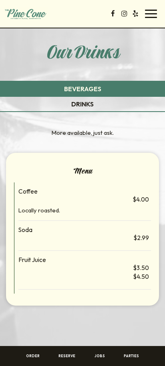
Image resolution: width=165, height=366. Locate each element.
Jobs (100, 356)
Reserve (66, 356)
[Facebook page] (113, 13)
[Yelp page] (135, 13)
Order (33, 356)
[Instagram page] (124, 13)
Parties (131, 356)
